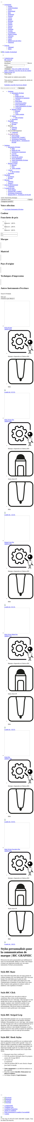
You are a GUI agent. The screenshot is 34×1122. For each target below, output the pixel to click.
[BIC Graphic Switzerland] (9, 52)
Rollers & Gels (19, 96)
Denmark (10, 29)
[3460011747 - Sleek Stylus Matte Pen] (17, 633)
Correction (18, 108)
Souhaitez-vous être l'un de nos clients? (20, 70)
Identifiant (7, 63)
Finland (10, 24)
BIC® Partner (19, 117)
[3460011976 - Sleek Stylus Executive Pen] (17, 847)
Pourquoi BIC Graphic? (18, 137)
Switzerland (7, 4)
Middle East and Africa (14, 41)
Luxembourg (11, 32)
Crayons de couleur (20, 103)
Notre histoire (15, 135)
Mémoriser (9, 67)
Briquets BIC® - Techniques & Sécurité (19, 194)
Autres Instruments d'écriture (23, 106)
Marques (6, 180)
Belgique (10, 21)
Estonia (10, 37)
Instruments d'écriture (18, 93)
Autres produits (19, 114)
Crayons (17, 99)
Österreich (11, 42)
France (10, 9)
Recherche (21, 88)
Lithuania (10, 36)
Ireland (10, 19)
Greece (10, 18)
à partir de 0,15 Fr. (9, 392)
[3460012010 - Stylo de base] (17, 326)
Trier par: (3, 297)
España (10, 6)
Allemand (11, 47)
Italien (10, 49)
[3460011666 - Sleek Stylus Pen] (17, 418)
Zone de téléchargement (11, 185)
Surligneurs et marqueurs (22, 98)
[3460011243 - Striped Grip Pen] (17, 540)
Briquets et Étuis (16, 109)
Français (6, 45)
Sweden (10, 31)
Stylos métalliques (20, 104)
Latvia (10, 39)
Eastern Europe (12, 34)
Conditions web (8, 1107)
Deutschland (11, 11)
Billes (16, 94)
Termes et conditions (10, 1110)
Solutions (10, 91)
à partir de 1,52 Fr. (9, 514)
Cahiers (14, 116)
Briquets (17, 111)
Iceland (10, 22)
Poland (10, 27)
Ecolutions (15, 122)
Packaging (15, 119)
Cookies (6, 1114)
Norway (10, 26)
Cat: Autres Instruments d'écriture (13, 209)
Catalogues (15, 132)
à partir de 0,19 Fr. (9, 821)
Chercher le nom (6, 199)
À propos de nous (13, 134)
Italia (9, 13)
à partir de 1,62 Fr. (9, 729)
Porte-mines (18, 101)
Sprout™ (14, 129)
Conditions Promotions (10, 1109)
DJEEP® (14, 127)
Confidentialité (8, 1105)
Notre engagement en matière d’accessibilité (16, 1112)
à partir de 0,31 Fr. (9, 607)
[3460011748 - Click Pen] (17, 755)
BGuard (14, 124)
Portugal (10, 16)
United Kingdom (13, 8)
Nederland (11, 14)
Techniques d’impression (19, 139)
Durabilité (11, 121)
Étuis (16, 112)
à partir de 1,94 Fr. (9, 944)
